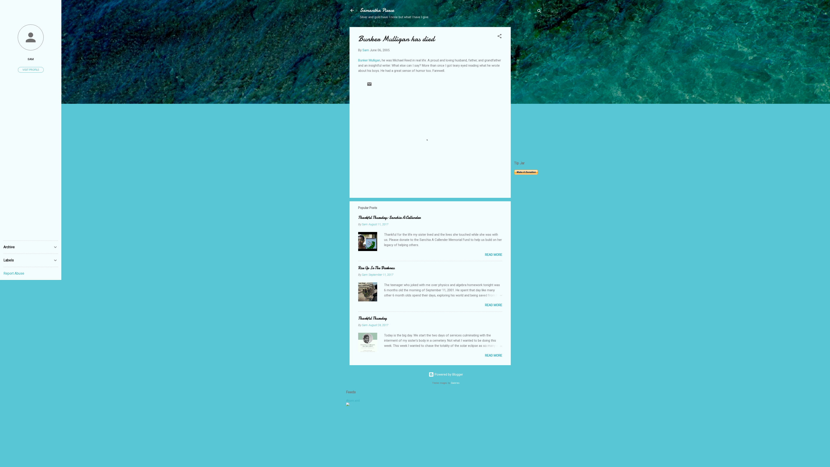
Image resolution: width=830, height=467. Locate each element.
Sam (31, 59)
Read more (493, 255)
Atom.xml (353, 401)
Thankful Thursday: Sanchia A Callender (389, 217)
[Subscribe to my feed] (348, 405)
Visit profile (30, 69)
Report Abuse (13, 273)
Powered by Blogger (448, 374)
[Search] (539, 11)
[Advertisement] (528, 92)
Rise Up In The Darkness (376, 268)
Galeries (455, 383)
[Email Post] (369, 86)
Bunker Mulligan (369, 60)
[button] (499, 37)
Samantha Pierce (377, 10)
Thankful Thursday (372, 318)
